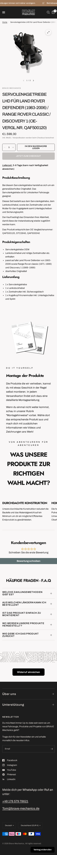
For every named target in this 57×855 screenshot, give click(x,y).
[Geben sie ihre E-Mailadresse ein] (52, 748)
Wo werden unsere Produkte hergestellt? (23, 624)
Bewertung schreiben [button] (28, 561)
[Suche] (48, 12)
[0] (53, 12)
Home (4, 22)
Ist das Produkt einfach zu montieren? (21, 614)
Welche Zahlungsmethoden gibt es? (22, 593)
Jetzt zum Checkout (28, 156)
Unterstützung (13, 704)
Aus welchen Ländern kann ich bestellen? (24, 603)
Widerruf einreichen (28, 672)
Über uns (9, 694)
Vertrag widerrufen (43, 850)
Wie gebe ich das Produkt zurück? (20, 634)
